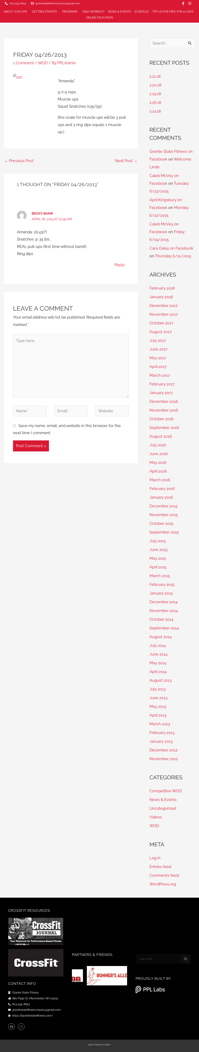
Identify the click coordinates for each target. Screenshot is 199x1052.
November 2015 (163, 514)
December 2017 (163, 305)
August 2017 (160, 331)
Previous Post (19, 160)
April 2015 (158, 567)
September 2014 (164, 628)
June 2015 (158, 549)
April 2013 (158, 715)
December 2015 (163, 506)
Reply (119, 264)
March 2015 (159, 575)
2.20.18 (155, 85)
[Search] (185, 958)
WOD (43, 63)
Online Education (99, 17)
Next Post (126, 160)
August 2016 (160, 436)
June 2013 (158, 697)
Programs (69, 11)
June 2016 (158, 453)
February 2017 (162, 384)
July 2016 (157, 445)
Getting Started (44, 11)
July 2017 (157, 340)
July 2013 (157, 689)
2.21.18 (155, 76)
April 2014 (158, 671)
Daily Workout (94, 11)
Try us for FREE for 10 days (173, 11)
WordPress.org (162, 884)
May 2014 (157, 663)
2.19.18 (155, 93)
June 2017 (158, 349)
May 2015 (157, 558)
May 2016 (157, 462)
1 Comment (23, 63)
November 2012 (163, 758)
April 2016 (158, 471)
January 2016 (161, 497)
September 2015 (164, 532)
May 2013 (157, 706)
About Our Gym (15, 11)
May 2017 (157, 358)
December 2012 (163, 750)
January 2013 (161, 741)
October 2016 (161, 419)
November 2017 (163, 314)
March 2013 (159, 724)
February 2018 (162, 288)
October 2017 (161, 323)
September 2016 (164, 427)
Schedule (141, 11)
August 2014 (160, 636)
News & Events (119, 11)
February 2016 (162, 488)
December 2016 (163, 401)
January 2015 (161, 593)
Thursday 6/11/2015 (173, 256)
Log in (155, 858)
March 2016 (159, 480)
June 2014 (158, 654)
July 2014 (157, 645)
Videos (155, 817)
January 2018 (161, 297)
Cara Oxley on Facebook (171, 248)
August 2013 (160, 680)
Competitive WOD (165, 791)
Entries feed (160, 866)
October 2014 (161, 619)
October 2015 (161, 523)
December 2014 (163, 602)
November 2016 (163, 410)
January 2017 (161, 392)
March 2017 (159, 375)
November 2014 (163, 610)
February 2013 (162, 732)
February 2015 (162, 584)
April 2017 (158, 366)
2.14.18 (155, 111)
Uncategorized (162, 808)
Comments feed (164, 875)
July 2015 (157, 541)
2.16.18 (155, 102)
